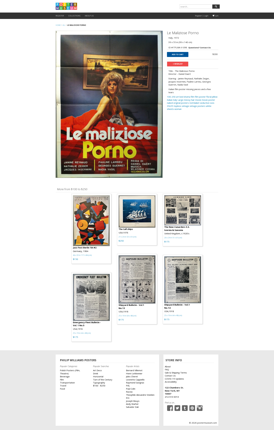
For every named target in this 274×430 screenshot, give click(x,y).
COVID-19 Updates (174, 378)
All (64, 25)
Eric (128, 397)
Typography (99, 382)
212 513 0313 (172, 396)
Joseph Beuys (132, 401)
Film (62, 379)
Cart (216, 15)
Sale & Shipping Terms (176, 372)
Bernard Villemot (134, 370)
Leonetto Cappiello (135, 379)
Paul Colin (130, 388)
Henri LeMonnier (134, 373)
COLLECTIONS (74, 15)
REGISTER (60, 15)
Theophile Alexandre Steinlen (140, 394)
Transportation (67, 382)
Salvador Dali (132, 407)
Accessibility (171, 381)
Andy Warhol (132, 404)
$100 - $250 (99, 385)
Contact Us (170, 375)
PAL (128, 385)
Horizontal (98, 376)
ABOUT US (89, 15)
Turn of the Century (102, 379)
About (168, 366)
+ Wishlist (178, 64)
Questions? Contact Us (199, 47)
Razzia (129, 391)
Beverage (65, 376)
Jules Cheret (132, 376)
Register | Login (201, 15)
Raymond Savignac (135, 382)
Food (62, 388)
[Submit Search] (216, 6)
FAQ (167, 369)
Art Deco (97, 370)
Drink (95, 373)
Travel (63, 385)
